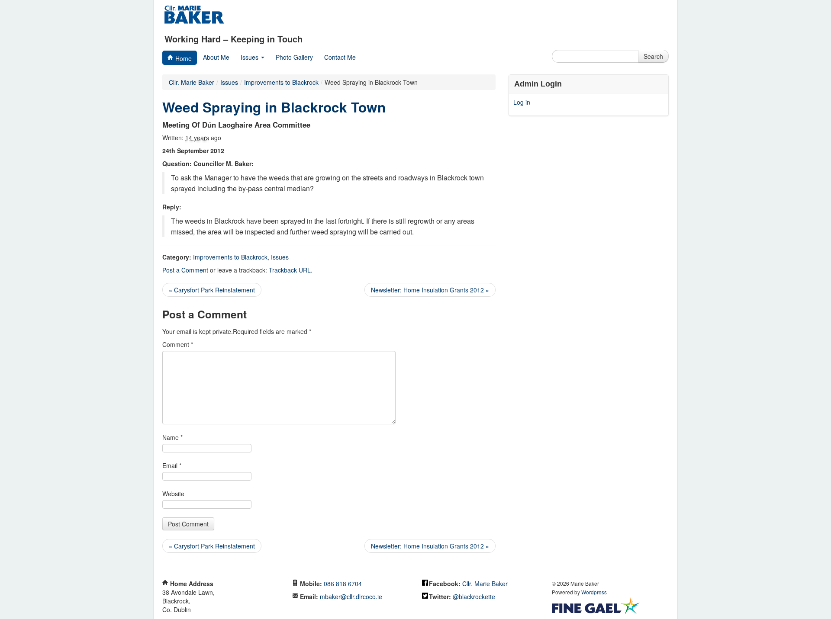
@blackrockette (474, 596)
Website (173, 493)
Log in (521, 102)
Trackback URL (290, 270)
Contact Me (340, 57)
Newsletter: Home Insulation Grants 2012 (430, 289)
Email (171, 465)
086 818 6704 (343, 583)
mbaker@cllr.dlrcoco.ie (351, 596)
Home (183, 58)
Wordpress (594, 592)
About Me (216, 57)
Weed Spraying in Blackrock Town (274, 107)
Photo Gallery (294, 57)
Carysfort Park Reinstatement (212, 289)
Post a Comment (185, 270)
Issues (250, 57)
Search (653, 56)
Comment (177, 344)
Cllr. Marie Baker (191, 82)
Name (172, 437)
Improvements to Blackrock (230, 257)
